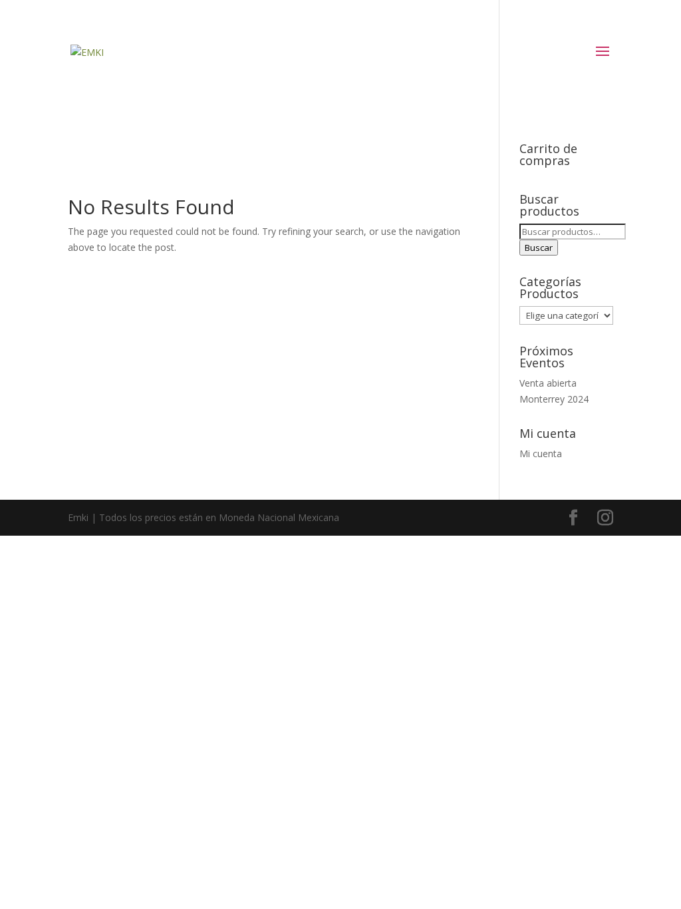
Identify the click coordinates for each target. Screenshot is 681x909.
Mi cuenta (540, 453)
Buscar (539, 248)
